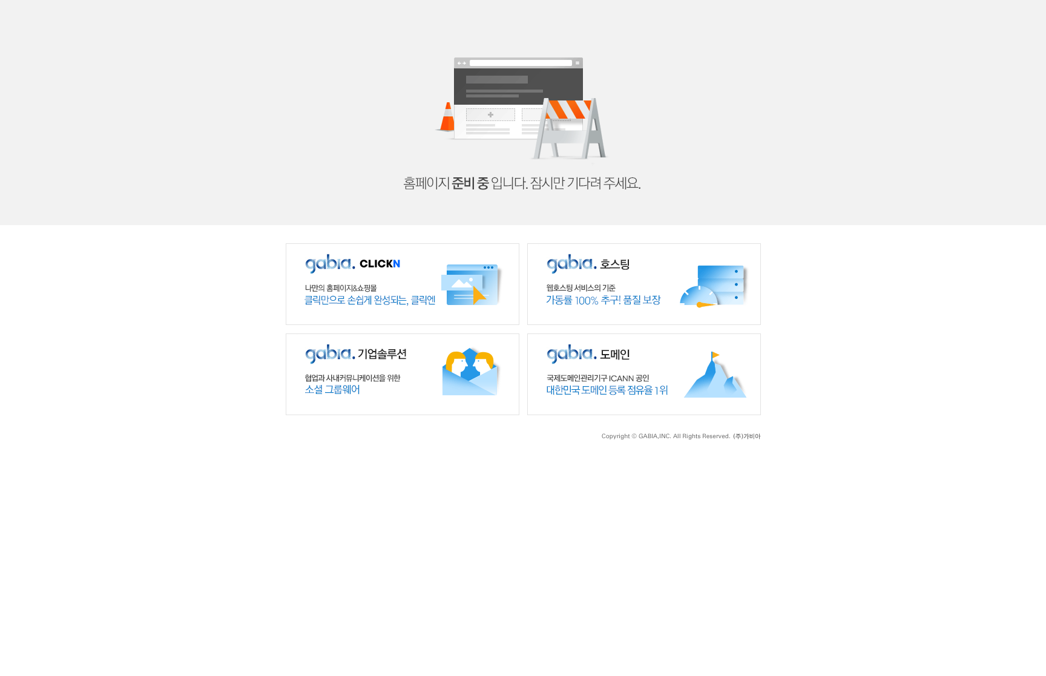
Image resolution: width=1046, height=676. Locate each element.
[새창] (402, 248)
